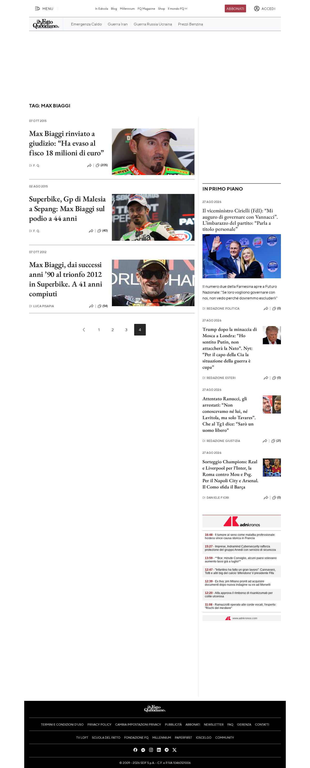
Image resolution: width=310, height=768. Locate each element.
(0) (279, 308)
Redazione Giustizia (221, 441)
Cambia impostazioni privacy (138, 724)
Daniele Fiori (215, 497)
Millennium (127, 8)
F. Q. (34, 165)
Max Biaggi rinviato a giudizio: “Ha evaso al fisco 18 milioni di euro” (66, 143)
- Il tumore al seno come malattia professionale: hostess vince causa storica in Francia (240, 536)
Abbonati (235, 8)
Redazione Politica (220, 308)
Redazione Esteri (219, 378)
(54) (105, 306)
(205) (104, 165)
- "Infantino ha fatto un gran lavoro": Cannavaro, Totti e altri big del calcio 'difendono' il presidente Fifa (240, 571)
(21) (278, 440)
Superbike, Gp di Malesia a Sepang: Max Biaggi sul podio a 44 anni (67, 208)
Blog (114, 8)
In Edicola (101, 8)
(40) (105, 230)
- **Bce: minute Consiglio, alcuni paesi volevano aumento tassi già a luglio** (241, 559)
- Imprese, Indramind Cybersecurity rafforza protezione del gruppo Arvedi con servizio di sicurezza (240, 548)
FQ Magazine (146, 8)
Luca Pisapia (41, 306)
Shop (161, 8)
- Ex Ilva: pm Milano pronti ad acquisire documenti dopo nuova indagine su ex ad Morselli (238, 583)
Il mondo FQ (176, 8)
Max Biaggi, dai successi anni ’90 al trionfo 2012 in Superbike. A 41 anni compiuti (65, 279)
